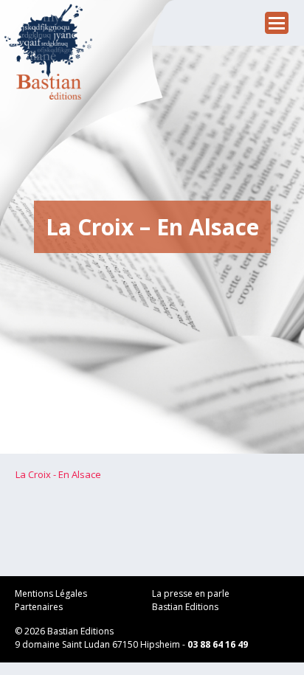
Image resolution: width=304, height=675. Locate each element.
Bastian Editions (185, 606)
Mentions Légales (51, 593)
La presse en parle (190, 593)
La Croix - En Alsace (58, 474)
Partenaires (39, 606)
